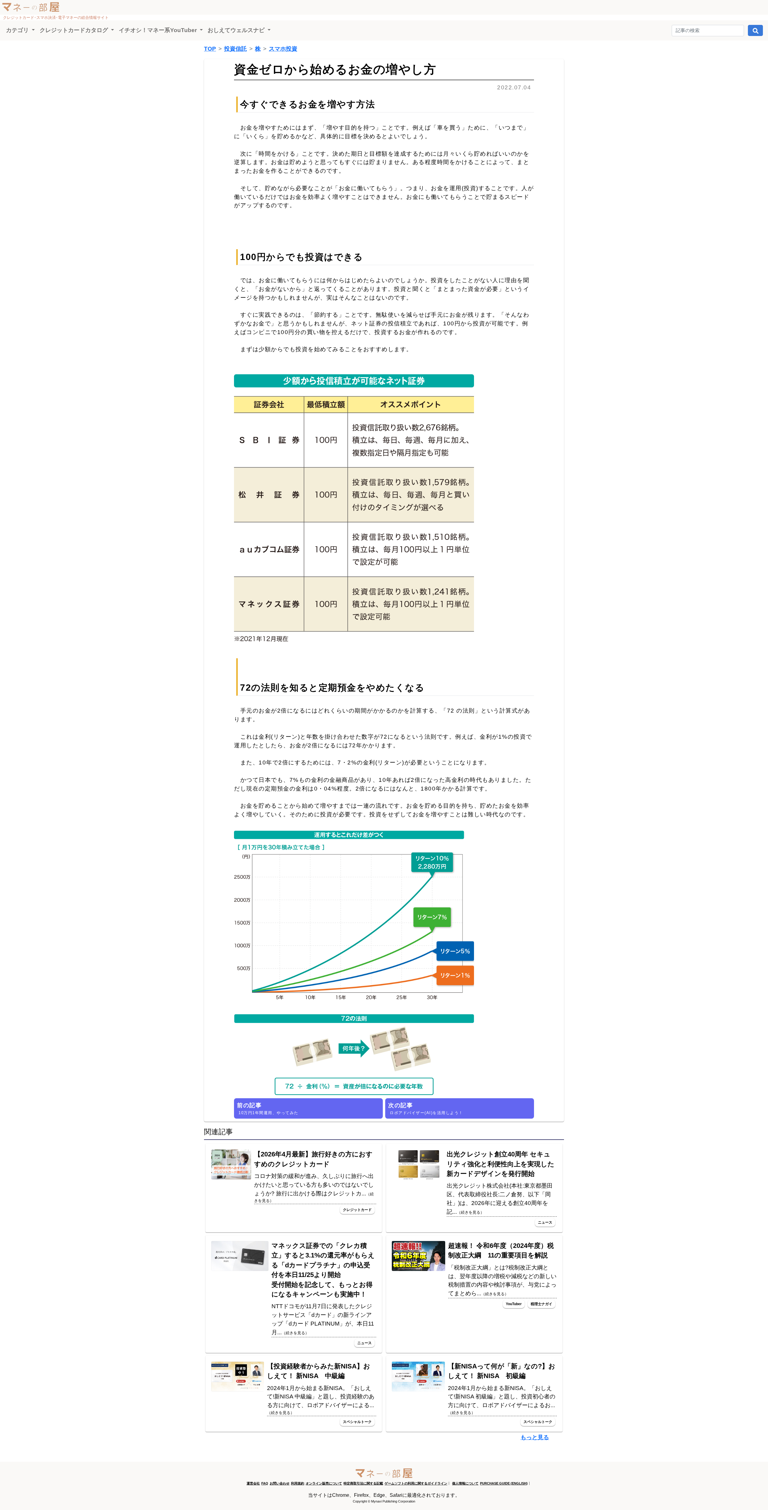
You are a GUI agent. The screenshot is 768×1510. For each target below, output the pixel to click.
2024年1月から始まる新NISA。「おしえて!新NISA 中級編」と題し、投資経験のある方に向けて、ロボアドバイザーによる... (320, 1400)
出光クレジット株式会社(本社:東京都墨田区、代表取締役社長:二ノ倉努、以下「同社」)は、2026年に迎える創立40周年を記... (500, 1199)
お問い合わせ (280, 1483)
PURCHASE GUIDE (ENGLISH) (504, 1483)
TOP (210, 49)
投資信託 (235, 49)
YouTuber (514, 1304)
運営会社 (253, 1483)
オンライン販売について (324, 1483)
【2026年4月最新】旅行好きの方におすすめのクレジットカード (313, 1159)
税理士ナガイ (541, 1304)
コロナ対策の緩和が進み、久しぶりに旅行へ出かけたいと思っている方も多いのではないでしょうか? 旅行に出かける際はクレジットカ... (314, 1188)
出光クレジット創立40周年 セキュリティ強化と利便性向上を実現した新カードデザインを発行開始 (500, 1163)
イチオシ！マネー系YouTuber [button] (158, 30)
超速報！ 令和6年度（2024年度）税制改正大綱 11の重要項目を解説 (501, 1250)
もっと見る (534, 1437)
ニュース (545, 1222)
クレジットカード (357, 1210)
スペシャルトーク (357, 1422)
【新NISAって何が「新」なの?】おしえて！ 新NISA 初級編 (501, 1371)
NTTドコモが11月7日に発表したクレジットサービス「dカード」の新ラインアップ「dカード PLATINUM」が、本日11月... (323, 1319)
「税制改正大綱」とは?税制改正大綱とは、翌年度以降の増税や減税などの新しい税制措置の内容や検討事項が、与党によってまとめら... (502, 1280)
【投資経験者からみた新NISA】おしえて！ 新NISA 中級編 (318, 1371)
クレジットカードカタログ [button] (75, 30)
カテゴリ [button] (18, 30)
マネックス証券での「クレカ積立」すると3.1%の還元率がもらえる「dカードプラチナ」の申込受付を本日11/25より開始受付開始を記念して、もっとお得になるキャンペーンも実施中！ (323, 1270)
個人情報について (465, 1483)
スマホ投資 (283, 49)
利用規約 (297, 1483)
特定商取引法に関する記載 (363, 1483)
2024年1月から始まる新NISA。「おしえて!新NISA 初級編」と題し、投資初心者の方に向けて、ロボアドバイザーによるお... (501, 1400)
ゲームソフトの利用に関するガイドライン (416, 1483)
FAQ (264, 1483)
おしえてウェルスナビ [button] (237, 30)
